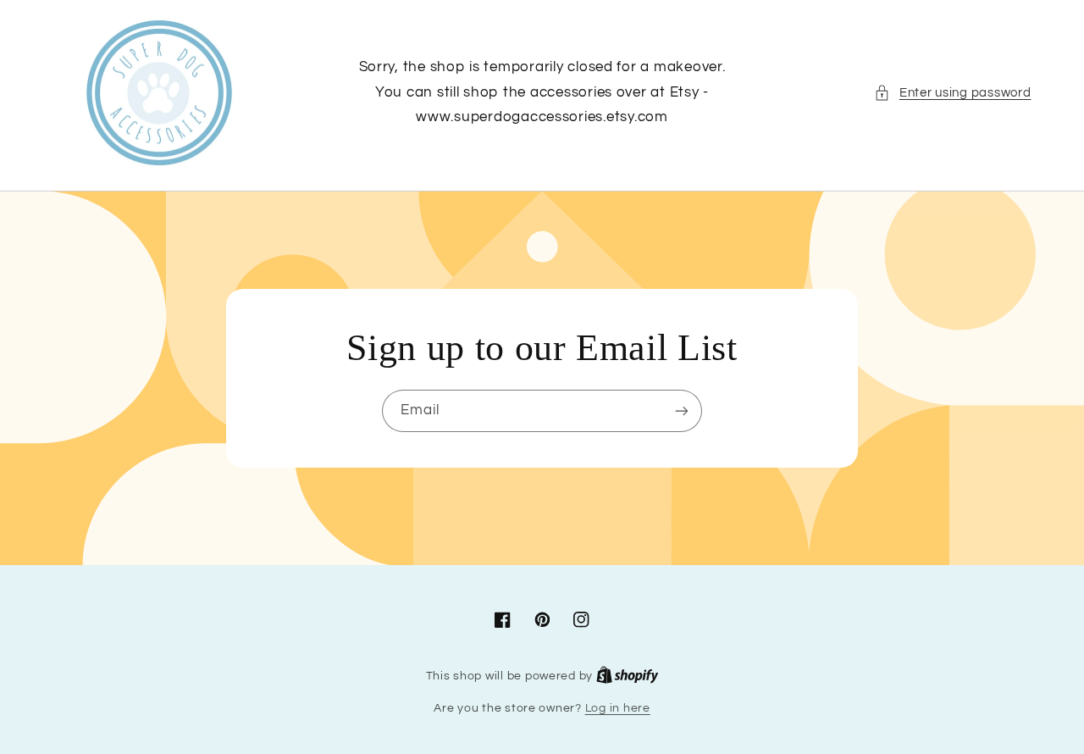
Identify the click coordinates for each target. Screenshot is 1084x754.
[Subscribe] (681, 410)
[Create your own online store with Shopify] (627, 676)
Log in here (617, 708)
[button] (952, 93)
